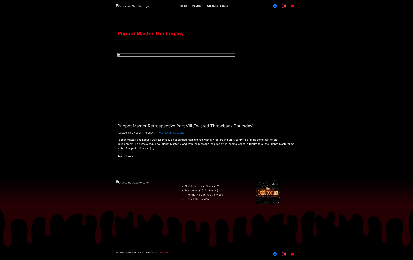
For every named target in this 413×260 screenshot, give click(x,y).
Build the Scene (161, 252)
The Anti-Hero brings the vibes (204, 194)
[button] (197, 6)
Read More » (125, 156)
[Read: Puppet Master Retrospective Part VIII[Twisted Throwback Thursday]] (176, 86)
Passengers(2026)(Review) (201, 190)
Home (183, 6)
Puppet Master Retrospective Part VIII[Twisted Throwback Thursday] (185, 125)
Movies (196, 6)
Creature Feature (217, 6)
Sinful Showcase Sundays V (202, 186)
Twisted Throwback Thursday (135, 132)
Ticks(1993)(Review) (197, 199)
